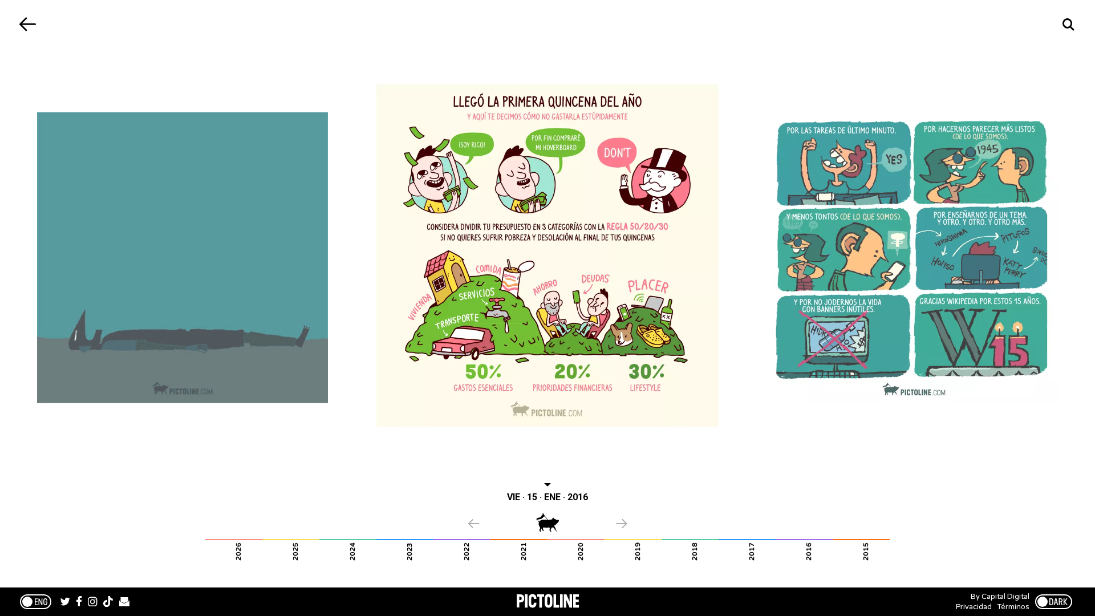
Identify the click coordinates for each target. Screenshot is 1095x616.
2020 (581, 551)
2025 (295, 551)
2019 (638, 551)
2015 (866, 551)
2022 (467, 551)
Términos (1013, 606)
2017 (752, 551)
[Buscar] (1068, 24)
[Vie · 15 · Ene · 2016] (547, 255)
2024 (352, 551)
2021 (524, 551)
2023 (409, 551)
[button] (502, 524)
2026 (238, 551)
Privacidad (974, 606)
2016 (809, 551)
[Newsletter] (124, 602)
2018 (695, 551)
